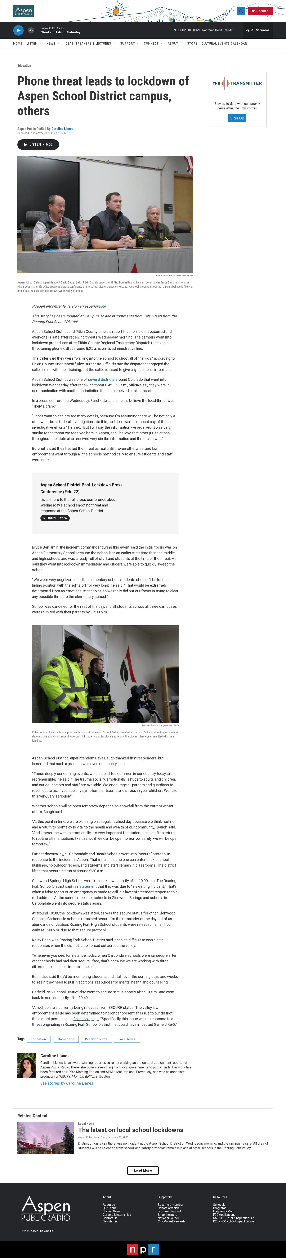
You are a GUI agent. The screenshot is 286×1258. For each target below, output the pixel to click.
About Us (109, 1204)
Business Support (169, 1211)
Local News (127, 1039)
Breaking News (96, 1039)
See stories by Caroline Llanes (66, 1083)
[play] (18, 30)
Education (24, 65)
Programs (219, 1208)
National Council (168, 1218)
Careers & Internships (117, 1214)
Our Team (109, 1208)
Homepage (66, 1039)
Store (192, 43)
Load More (143, 1170)
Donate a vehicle (169, 1208)
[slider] (37, 30)
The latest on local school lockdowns (130, 1130)
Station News (111, 1211)
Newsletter (110, 1221)
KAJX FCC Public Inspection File (233, 1218)
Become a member (170, 1204)
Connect (151, 43)
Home (17, 43)
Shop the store (167, 1214)
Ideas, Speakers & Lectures (87, 43)
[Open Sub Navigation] (40, 43)
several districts (101, 379)
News (50, 43)
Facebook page (86, 1019)
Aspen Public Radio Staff (92, 1137)
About (173, 43)
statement (88, 886)
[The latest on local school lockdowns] (45, 1138)
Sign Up (237, 118)
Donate (262, 11)
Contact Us (110, 1218)
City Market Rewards (171, 1221)
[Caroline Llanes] (26, 1065)
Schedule (219, 1204)
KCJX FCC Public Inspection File (233, 1221)
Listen (32, 43)
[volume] (31, 30)
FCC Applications (224, 1214)
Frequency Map (223, 1211)
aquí (102, 306)
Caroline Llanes (62, 129)
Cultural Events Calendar (224, 43)
